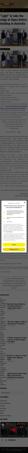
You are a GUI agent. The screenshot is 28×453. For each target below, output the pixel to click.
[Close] (24, 202)
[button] (14, 222)
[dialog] (14, 226)
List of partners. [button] (9, 231)
